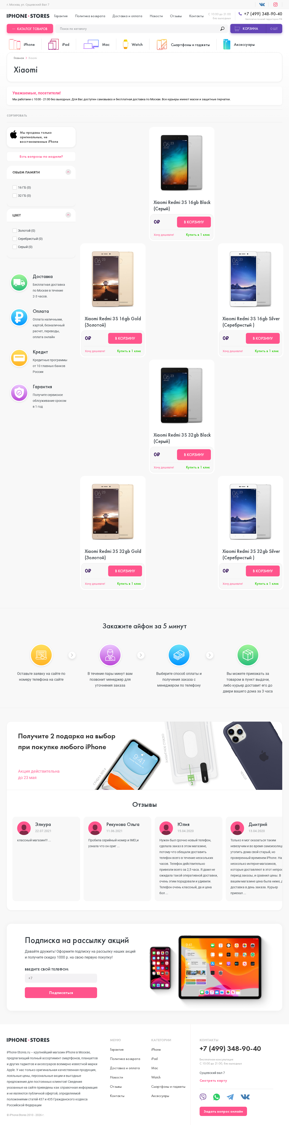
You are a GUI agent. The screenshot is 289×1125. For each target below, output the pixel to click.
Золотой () (26, 230)
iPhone (156, 1049)
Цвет (16, 215)
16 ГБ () (24, 187)
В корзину (194, 222)
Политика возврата (90, 16)
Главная (19, 58)
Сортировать (17, 116)
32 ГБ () (24, 195)
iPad (154, 1058)
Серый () (25, 247)
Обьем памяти (26, 172)
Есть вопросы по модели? (41, 156)
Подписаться (61, 992)
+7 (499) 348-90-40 (262, 13)
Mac (154, 1068)
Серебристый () (30, 239)
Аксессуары (160, 1095)
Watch (156, 1077)
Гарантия (61, 16)
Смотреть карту (213, 1080)
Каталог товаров (32, 29)
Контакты (196, 16)
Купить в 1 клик (198, 234)
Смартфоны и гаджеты (168, 1086)
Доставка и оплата (127, 16)
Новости (156, 16)
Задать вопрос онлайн (223, 1111)
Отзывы (176, 16)
